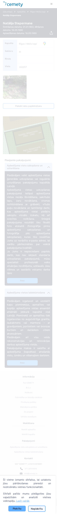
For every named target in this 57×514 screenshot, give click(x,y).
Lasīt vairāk (22, 500)
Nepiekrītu (37, 508)
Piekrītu (17, 508)
